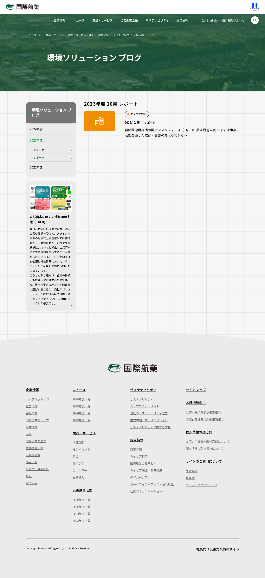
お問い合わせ (236, 20)
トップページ (33, 35)
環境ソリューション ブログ (113, 35)
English (212, 20)
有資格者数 (33, 455)
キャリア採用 (139, 456)
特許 (29, 476)
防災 (75, 456)
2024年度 (36, 129)
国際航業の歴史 (36, 441)
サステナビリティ (157, 20)
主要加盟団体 (34, 448)
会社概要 (31, 413)
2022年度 (36, 167)
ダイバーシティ (140, 477)
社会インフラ (81, 449)
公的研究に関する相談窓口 (203, 412)
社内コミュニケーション (146, 491)
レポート (39, 157)
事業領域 (31, 427)
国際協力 (78, 477)
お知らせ (39, 150)
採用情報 (182, 20)
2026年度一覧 (81, 399)
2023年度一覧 (81, 420)
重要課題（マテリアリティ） (149, 420)
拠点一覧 (31, 462)
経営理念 (31, 406)
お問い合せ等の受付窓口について (207, 441)
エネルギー (80, 470)
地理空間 (78, 442)
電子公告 (31, 483)
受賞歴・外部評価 (37, 469)
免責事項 (191, 471)
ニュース (79, 20)
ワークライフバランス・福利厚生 (152, 484)
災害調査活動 (129, 20)
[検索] (255, 20)
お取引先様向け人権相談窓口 (205, 419)
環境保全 (78, 463)
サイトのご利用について (204, 461)
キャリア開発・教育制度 (146, 470)
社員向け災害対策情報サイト (217, 549)
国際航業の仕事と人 (143, 463)
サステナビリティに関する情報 (150, 427)
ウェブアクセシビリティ (201, 485)
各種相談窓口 (196, 402)
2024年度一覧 (81, 413)
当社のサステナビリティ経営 (149, 413)
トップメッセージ (37, 399)
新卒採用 (136, 449)
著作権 (190, 478)
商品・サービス (102, 20)
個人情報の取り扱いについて (205, 448)
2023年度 (139, 35)
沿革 (29, 434)
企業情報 (59, 20)
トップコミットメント (144, 406)
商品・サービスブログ (81, 35)
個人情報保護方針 (199, 431)
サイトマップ (196, 389)
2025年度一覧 (81, 406)
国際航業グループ (37, 420)
